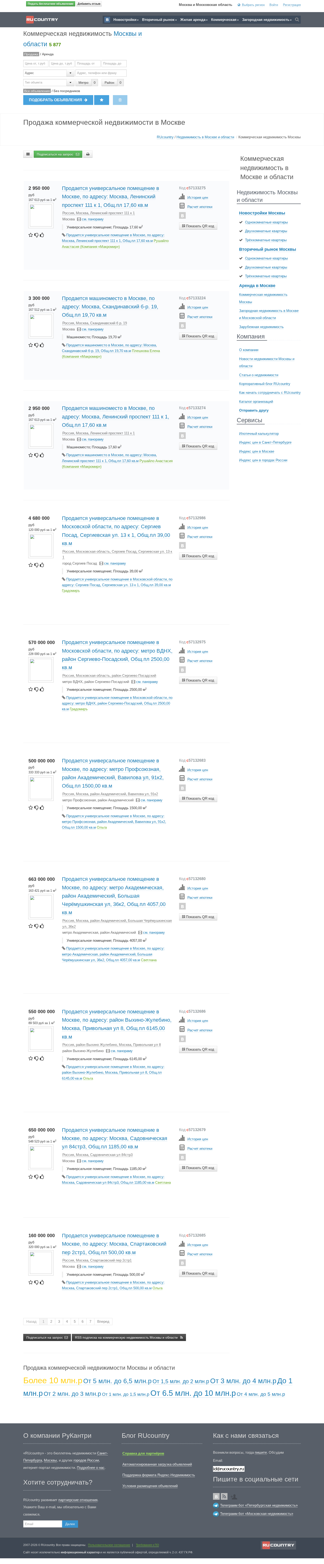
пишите (261, 1452)
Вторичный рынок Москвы (267, 249)
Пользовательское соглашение (109, 1545)
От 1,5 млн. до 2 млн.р (181, 1381)
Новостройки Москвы (262, 213)
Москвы (50, 1460)
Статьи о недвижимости (258, 375)
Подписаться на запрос (55, 154)
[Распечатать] (88, 154)
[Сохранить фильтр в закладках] (101, 100)
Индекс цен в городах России (263, 460)
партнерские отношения (77, 1500)
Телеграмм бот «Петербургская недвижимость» (259, 1505)
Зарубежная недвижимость (261, 327)
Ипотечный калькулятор (259, 434)
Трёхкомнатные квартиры (266, 240)
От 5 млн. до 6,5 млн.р (117, 1381)
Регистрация (292, 5)
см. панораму (93, 219)
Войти (273, 5)
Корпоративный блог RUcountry (264, 384)
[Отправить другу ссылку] (235, 1495)
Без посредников (67, 91)
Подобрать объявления (56, 100)
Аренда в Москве (257, 285)
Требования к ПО (147, 1545)
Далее (70, 1524)
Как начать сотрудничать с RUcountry (270, 392)
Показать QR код (199, 226)
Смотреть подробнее (198, 235)
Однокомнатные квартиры (266, 222)
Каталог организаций (256, 401)
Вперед (103, 1321)
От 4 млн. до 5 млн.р (261, 1394)
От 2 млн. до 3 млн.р (72, 1393)
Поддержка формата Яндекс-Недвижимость (158, 1475)
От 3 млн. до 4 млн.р (243, 1381)
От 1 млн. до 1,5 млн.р (125, 1394)
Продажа (31, 54)
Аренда (48, 54)
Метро (83, 82)
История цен (197, 197)
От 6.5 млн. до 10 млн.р (193, 1393)
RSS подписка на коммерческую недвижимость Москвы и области (127, 1337)
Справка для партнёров (143, 1453)
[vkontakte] (182, 215)
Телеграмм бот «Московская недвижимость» (256, 1514)
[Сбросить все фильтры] (120, 100)
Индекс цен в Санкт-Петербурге (265, 442)
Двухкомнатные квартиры (266, 231)
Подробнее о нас (91, 1468)
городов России (86, 1460)
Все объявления (37, 91)
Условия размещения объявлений (150, 1486)
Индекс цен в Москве (256, 451)
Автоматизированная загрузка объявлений (157, 1464)
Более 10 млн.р (52, 1380)
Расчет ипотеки (199, 207)
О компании (248, 350)
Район (109, 82)
